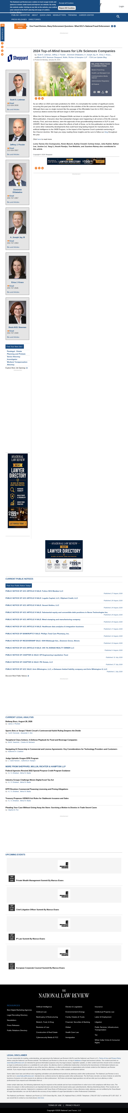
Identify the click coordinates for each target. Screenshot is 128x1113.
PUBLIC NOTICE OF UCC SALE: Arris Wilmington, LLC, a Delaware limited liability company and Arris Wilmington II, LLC (56, 669)
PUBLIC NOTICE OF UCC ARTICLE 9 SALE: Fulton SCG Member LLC (34, 591)
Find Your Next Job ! (15, 347)
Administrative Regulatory (100, 81)
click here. (41, 1098)
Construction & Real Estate (47, 1032)
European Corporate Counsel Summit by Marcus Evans (40, 968)
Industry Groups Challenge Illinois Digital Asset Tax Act (30, 780)
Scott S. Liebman (17, 100)
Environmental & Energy (75, 1012)
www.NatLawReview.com (15, 1063)
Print (95, 92)
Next (115, 26)
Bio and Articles (13, 109)
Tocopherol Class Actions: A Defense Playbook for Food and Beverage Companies (41, 740)
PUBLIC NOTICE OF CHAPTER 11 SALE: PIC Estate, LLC (29, 662)
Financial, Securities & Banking (78, 1022)
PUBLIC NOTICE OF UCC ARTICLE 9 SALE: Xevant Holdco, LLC (32, 605)
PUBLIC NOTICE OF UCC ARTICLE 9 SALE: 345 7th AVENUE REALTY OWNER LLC (40, 648)
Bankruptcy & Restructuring (47, 1017)
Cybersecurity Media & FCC (47, 1037)
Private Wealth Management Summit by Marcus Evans (40, 880)
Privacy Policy (116, 1058)
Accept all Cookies (66, 3)
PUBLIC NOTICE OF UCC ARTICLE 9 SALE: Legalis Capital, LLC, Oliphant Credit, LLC (42, 598)
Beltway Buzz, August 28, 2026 (19, 721)
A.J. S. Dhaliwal (13, 773)
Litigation (98, 1022)
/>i (107, 92)
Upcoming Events (15, 855)
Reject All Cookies (67, 8)
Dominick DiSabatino (17, 191)
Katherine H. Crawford (15, 751)
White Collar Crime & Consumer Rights (107, 1041)
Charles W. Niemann (28, 742)
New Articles (2, 34)
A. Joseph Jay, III (17, 237)
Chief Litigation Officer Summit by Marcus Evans (37, 910)
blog (106, 132)
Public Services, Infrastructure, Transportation (107, 1028)
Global (68, 1027)
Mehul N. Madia (25, 773)
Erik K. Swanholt (13, 742)
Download (103, 92)
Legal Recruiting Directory (17, 1015)
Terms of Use (103, 1058)
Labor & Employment (103, 1017)
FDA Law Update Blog (98, 57)
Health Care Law (72, 1032)
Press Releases (13, 1025)
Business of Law (42, 1027)
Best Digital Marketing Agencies (19, 1010)
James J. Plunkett (14, 724)
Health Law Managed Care (101, 73)
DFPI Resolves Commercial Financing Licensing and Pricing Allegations (37, 789)
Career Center (86, 15)
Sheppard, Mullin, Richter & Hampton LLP (70, 57)
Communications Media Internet (100, 77)
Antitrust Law (41, 1012)
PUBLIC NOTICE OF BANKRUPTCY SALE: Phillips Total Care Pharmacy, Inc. (37, 634)
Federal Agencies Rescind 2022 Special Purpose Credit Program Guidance (38, 771)
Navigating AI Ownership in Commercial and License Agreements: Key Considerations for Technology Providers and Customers (61, 749)
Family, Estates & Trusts (75, 1017)
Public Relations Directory (17, 1030)
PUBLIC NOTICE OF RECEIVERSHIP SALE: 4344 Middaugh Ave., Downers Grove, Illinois (43, 641)
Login (121, 6)
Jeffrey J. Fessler (17, 145)
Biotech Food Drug (98, 70)
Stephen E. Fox (13, 810)
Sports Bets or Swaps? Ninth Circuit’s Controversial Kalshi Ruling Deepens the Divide (43, 731)
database (77, 1060)
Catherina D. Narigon (28, 761)
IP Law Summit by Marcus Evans (30, 939)
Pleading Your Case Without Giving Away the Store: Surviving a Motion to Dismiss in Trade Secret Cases (51, 807)
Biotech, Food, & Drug (45, 1022)
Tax (96, 1035)
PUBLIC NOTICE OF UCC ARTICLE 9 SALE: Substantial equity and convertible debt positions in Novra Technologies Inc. (57, 612)
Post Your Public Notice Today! (19, 586)
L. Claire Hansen (14, 761)
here (39, 139)
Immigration (70, 1037)
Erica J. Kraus (17, 282)
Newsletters (59, 15)
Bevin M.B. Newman (17, 327)
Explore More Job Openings (16, 368)
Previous (112, 26)
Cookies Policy (16, 12)
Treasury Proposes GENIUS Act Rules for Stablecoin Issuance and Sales (37, 798)
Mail (99, 92)
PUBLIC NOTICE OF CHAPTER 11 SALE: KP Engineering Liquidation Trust (37, 655)
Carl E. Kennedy (13, 733)
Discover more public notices (16, 676)
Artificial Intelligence (44, 1007)
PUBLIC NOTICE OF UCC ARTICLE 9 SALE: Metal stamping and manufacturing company (43, 619)
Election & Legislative (74, 1007)
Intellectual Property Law (104, 1012)
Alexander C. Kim (26, 733)
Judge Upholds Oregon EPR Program (22, 758)
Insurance (99, 1007)
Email (12, 103)
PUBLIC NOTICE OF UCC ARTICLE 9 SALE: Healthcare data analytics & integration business (45, 627)
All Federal (95, 84)
